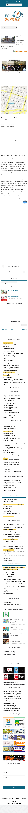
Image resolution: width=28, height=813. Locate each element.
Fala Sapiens (15, 798)
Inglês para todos (14, 627)
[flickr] (19, 1)
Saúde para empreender (13, 296)
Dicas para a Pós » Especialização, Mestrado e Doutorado (17, 621)
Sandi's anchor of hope (10, 653)
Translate (12, 284)
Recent (5, 329)
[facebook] (10, 1)
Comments (23, 329)
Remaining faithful (9, 651)
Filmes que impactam (13, 290)
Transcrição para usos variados (17, 613)
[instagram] (7, 1)
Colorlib (18, 803)
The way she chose (9, 654)
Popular (14, 329)
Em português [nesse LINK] (10, 682)
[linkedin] (16, 1)
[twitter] (13, 1)
